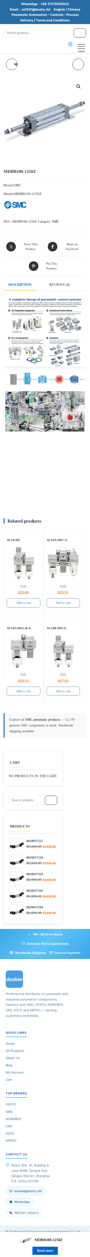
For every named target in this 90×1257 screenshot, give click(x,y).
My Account (15, 1072)
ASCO (10, 1133)
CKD (9, 1126)
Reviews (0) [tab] (59, 285)
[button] (78, 86)
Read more (45, 1250)
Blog (9, 1065)
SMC (55, 221)
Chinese (74, 9)
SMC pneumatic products (43, 719)
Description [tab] (19, 285)
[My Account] (62, 47)
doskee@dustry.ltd (28, 1191)
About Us (13, 1058)
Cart (9, 1079)
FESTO (11, 1104)
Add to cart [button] (23, 602)
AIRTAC (11, 1140)
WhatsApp (22, 1202)
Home (10, 1043)
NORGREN (13, 1119)
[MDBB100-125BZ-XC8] (78, 64)
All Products (15, 1051)
